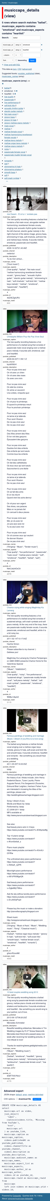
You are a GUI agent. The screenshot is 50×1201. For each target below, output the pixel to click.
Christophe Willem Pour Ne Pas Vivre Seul (25, 336)
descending (22, 60)
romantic (8, 160)
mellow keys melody (13, 140)
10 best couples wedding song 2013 (22, 992)
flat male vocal (10, 114)
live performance (11, 102)
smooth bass (9, 172)
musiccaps (12, 2)
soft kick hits (9, 105)
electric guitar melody (13, 111)
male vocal (9, 125)
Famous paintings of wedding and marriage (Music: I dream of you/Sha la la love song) (26, 737)
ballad (7, 88)
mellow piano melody (13, 146)
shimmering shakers (13, 169)
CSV (20, 69)
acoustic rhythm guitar (13, 108)
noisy (6, 149)
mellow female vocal (13, 131)
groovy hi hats (10, 120)
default (19, 1094)
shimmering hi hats (12, 166)
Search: (5, 37)
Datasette (17, 1195)
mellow (7, 128)
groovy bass (9, 117)
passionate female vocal (14, 152)
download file (24, 1098)
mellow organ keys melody (15, 143)
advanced (27, 69)
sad (6, 163)
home (4, 2)
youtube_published (26, 73)
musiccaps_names (10, 76)
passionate (9, 99)
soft (5, 175)
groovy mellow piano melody (16, 122)
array (25, 1094)
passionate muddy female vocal (18, 154)
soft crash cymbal (11, 178)
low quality (9, 96)
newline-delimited (35, 1094)
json (15, 69)
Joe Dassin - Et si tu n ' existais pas (22, 214)
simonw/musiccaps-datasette (20, 1198)
